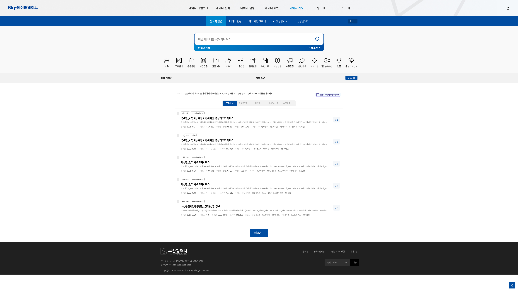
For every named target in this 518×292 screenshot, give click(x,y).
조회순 (228, 103)
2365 (184, 264)
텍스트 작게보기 (355, 21)
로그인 (508, 8)
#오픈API (293, 126)
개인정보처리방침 (337, 251)
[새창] (174, 251)
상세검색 (205, 48)
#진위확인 (274, 126)
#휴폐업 (302, 126)
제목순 (257, 103)
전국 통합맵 (216, 21)
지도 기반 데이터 (257, 21)
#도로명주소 (296, 214)
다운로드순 (243, 103)
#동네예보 (293, 170)
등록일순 (272, 103)
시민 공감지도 (280, 21)
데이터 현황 (235, 21)
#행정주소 (285, 214)
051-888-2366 (175, 264)
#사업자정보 (263, 126)
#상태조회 (283, 126)
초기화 (353, 77)
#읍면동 (302, 170)
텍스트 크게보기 (350, 21)
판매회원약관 (319, 251)
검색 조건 (313, 48)
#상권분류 (307, 214)
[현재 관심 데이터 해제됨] (178, 113)
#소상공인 (266, 214)
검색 (318, 39)
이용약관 (304, 251)
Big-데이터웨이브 (23, 8)
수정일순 (286, 103)
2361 (189, 264)
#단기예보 (261, 170)
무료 (336, 119)
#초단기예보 (283, 170)
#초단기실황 (271, 170)
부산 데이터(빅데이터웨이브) (329, 94)
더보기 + (259, 233)
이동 (355, 262)
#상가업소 (256, 214)
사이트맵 (354, 251)
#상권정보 (276, 214)
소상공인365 (301, 21)
